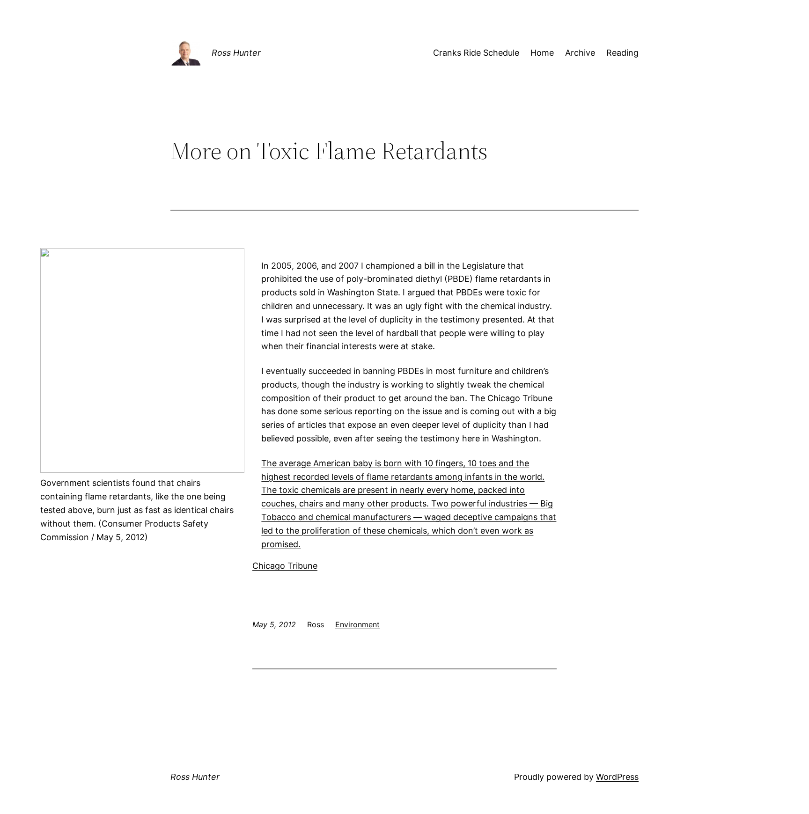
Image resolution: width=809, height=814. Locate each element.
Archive (580, 53)
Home (542, 53)
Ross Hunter (236, 53)
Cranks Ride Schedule (476, 53)
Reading (622, 53)
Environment (357, 624)
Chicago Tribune (284, 566)
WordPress (617, 777)
